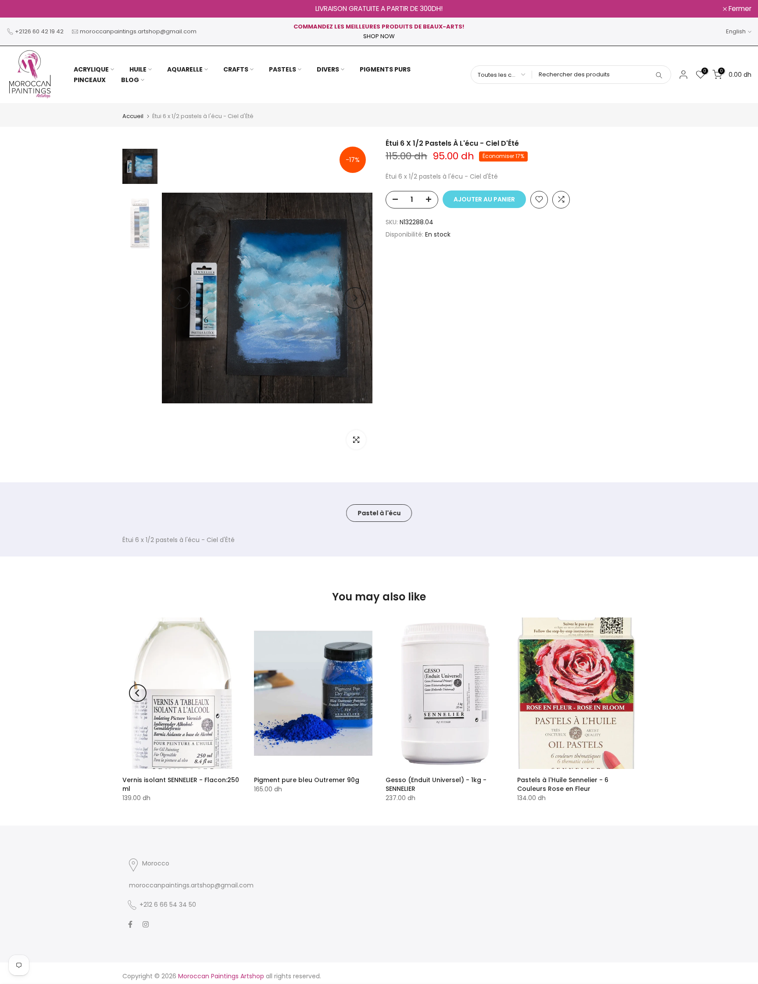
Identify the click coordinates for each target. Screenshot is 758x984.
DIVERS (328, 69)
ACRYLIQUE (91, 69)
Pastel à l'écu (379, 513)
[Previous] (179, 298)
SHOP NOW (379, 36)
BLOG (130, 79)
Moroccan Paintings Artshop (221, 976)
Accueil (132, 116)
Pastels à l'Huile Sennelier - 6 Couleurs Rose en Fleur (562, 784)
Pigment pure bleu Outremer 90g (306, 780)
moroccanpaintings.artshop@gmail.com (138, 31)
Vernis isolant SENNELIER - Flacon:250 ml (180, 784)
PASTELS (282, 69)
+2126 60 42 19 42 (39, 31)
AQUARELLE (185, 69)
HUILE (138, 69)
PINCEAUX (90, 79)
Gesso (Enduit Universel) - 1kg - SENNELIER (436, 784)
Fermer (23, 8)
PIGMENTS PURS (385, 69)
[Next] (355, 298)
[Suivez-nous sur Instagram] (146, 924)
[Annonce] (379, 8)
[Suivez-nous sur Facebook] (130, 924)
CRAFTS (235, 69)
